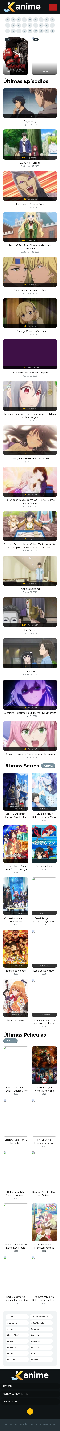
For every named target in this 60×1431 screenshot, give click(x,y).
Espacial (34, 1359)
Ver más (48, 766)
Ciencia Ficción (13, 1335)
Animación (12, 1323)
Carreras (35, 1329)
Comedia (35, 1335)
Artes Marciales (37, 1323)
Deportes (35, 1347)
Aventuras (11, 1329)
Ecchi (33, 1353)
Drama (10, 1353)
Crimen (10, 1341)
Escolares (11, 1359)
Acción (10, 1317)
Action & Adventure (39, 1317)
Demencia (35, 1341)
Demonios (11, 1347)
